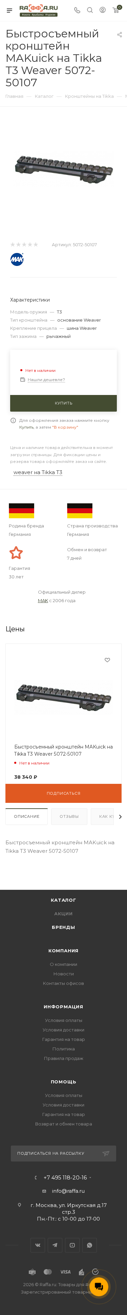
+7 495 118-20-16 (65, 1178)
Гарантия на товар (63, 1039)
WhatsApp (89, 1245)
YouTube (72, 1245)
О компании (63, 964)
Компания (63, 950)
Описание (26, 816)
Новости (64, 973)
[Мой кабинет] (103, 10)
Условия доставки (63, 1029)
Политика (63, 1048)
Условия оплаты (63, 1020)
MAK (43, 600)
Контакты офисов (63, 983)
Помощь (64, 1081)
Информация (63, 1006)
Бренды (63, 927)
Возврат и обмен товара (63, 1124)
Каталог (63, 900)
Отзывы (69, 816)
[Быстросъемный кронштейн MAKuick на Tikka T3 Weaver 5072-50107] (63, 168)
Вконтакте (37, 1245)
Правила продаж (63, 1058)
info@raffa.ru (68, 1191)
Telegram (55, 1245)
